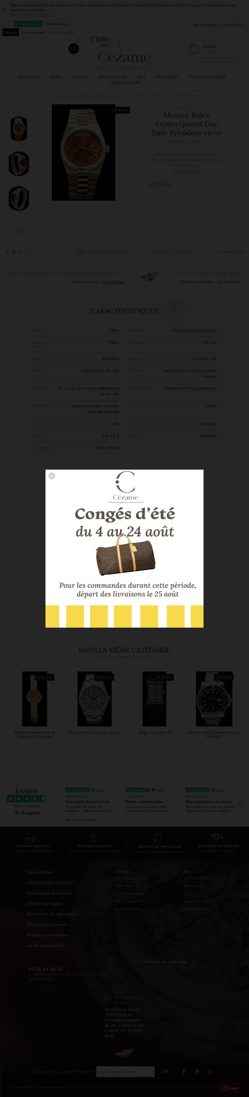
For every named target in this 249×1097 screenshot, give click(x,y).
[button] (52, 476)
